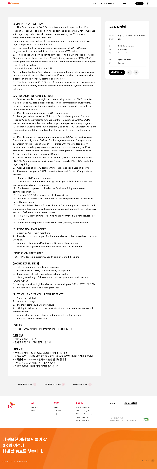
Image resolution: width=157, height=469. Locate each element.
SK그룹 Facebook (81, 420)
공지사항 (56, 407)
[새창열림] (146, 419)
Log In (139, 3)
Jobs (94, 3)
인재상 (33, 411)
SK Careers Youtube (83, 407)
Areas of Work (106, 3)
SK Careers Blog (81, 411)
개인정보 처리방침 (130, 403)
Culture (123, 3)
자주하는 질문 (57, 411)
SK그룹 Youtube (81, 417)
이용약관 (112, 403)
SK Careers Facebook (83, 414)
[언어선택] (148, 3)
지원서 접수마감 (117, 72)
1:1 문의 (56, 414)
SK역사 (33, 407)
